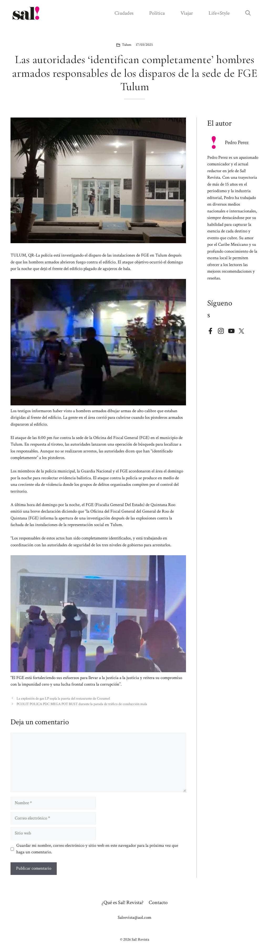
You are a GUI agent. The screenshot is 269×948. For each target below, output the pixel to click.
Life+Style (219, 13)
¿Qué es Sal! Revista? (122, 902)
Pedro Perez (237, 142)
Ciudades (124, 13)
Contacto (158, 902)
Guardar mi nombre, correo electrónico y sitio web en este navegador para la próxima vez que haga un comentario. (97, 849)
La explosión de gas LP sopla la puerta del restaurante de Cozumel (63, 698)
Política (157, 13)
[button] (247, 13)
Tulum (126, 44)
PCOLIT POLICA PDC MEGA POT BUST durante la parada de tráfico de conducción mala (82, 703)
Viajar (186, 13)
